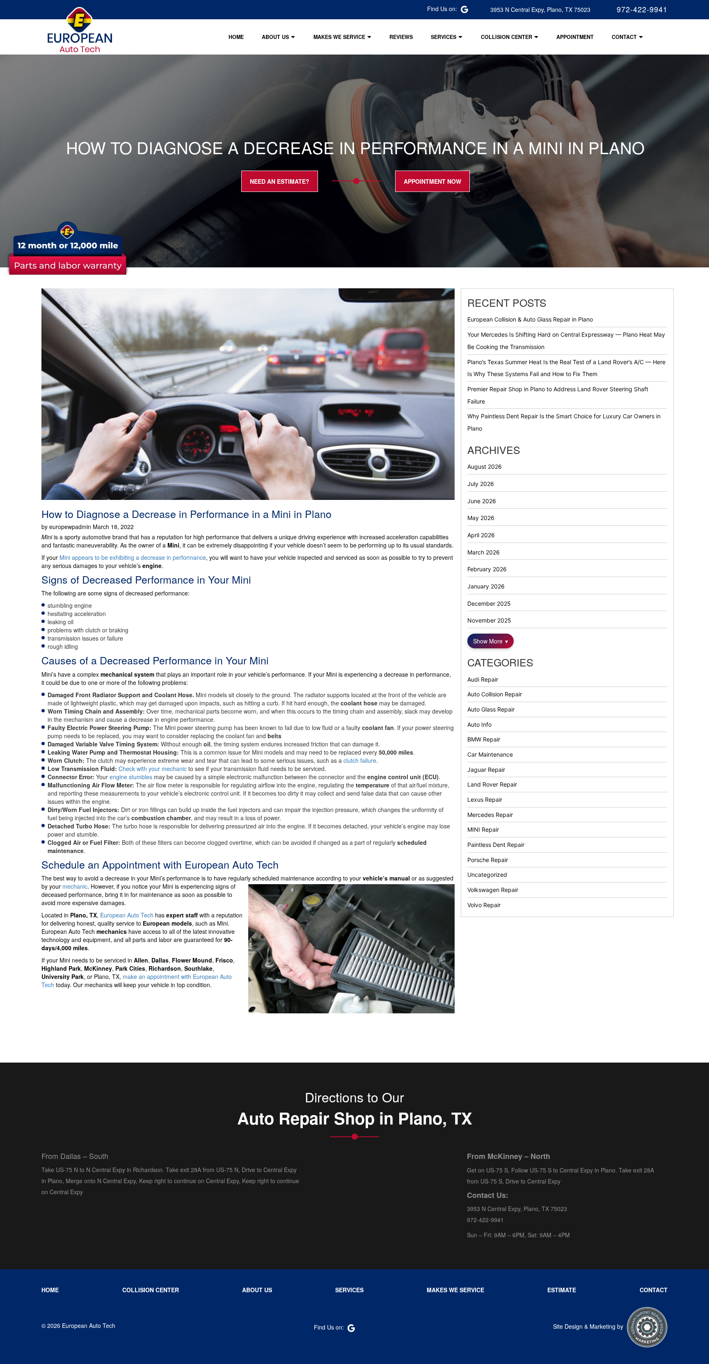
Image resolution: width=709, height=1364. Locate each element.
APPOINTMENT (575, 37)
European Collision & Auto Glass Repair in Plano (530, 319)
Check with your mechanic (153, 768)
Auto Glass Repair (491, 709)
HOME (236, 37)
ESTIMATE (561, 1290)
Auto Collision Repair (494, 694)
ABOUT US (275, 37)
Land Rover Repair (492, 784)
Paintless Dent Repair (495, 844)
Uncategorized (487, 874)
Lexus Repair (484, 799)
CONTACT (624, 37)
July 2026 (480, 483)
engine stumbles (130, 777)
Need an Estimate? (279, 181)
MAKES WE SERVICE (339, 37)
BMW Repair (483, 739)
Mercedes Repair (490, 814)
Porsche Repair (487, 859)
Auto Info (479, 724)
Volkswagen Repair (492, 889)
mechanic (74, 886)
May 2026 (480, 517)
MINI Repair (483, 829)
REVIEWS (401, 37)
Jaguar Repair (486, 769)
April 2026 (481, 534)
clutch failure (359, 760)
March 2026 (483, 552)
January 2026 (486, 586)
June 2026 (481, 500)
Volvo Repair (484, 904)
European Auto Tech (126, 915)
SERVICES (443, 37)
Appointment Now (432, 181)
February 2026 (487, 569)
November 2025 (489, 620)
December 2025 (489, 603)
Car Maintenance (490, 754)
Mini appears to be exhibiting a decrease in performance (132, 557)
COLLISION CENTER (506, 37)
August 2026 (484, 466)
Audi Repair (482, 679)
